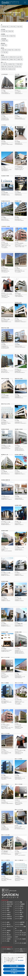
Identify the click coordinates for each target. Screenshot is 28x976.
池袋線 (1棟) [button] (3, 45)
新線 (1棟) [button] (11, 31)
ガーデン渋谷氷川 (7, 916)
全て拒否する (14, 969)
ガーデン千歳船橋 (19, 904)
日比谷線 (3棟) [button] (18, 66)
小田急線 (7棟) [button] (4, 40)
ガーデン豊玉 (18, 910)
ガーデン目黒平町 (19, 922)
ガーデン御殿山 (6, 914)
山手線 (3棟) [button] (12, 26)
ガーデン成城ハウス (20, 949)
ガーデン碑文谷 (6, 935)
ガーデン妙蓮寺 (6, 939)
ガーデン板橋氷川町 (7, 904)
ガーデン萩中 (18, 918)
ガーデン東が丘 (6, 924)
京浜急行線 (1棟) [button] (4, 35)
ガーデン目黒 (5, 941)
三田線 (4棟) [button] (4, 49)
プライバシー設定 (14, 966)
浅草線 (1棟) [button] (17, 49)
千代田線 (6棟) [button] (19, 64)
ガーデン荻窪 (5, 908)
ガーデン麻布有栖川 (7, 902)
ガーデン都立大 (19, 912)
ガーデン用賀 (18, 930)
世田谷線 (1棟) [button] (4, 57)
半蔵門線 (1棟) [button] (4, 69)
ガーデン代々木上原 (20, 932)
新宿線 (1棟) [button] (10, 49)
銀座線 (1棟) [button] (11, 64)
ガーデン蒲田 (5, 910)
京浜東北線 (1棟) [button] (4, 26)
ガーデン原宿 (5, 922)
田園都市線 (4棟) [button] (4, 59)
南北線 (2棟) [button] (10, 66)
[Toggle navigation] (25, 2)
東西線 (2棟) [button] (4, 66)
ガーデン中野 (18, 914)
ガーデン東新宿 (6, 930)
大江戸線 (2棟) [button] (4, 52)
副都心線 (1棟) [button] (12, 69)
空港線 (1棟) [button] (12, 35)
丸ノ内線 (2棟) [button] (4, 64)
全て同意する (14, 972)
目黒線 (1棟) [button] (19, 59)
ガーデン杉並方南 (7, 918)
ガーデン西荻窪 (19, 916)
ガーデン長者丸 (19, 906)
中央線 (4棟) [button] (19, 26)
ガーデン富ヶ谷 (19, 908)
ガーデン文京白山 (7, 937)
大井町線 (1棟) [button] (12, 57)
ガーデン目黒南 (19, 924)
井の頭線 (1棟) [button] (4, 31)
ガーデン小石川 (6, 912)
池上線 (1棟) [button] (19, 57)
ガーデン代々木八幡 (20, 943)
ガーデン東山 (5, 932)
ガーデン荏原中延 (7, 906)
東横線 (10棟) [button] (13, 59)
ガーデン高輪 (18, 902)
